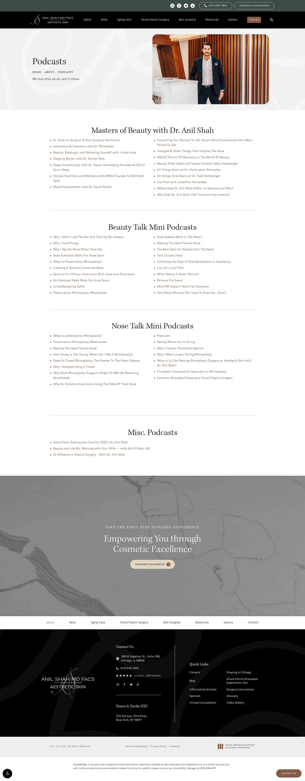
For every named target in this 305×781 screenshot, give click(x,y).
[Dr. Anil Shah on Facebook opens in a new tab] (179, 6)
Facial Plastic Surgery (155, 20)
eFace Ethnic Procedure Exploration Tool (242, 681)
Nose (104, 20)
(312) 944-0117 (208, 768)
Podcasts (65, 72)
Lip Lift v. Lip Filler (170, 268)
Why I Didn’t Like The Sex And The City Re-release (88, 237)
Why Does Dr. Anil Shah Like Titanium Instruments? (193, 194)
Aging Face (124, 20)
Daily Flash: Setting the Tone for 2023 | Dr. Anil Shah (90, 442)
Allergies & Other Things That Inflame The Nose (190, 151)
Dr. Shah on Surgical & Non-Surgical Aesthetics (86, 140)
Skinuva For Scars (169, 280)
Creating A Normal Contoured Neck (78, 268)
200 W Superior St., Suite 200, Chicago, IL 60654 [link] (140, 658)
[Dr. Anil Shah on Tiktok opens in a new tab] (192, 6)
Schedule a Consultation (254, 5)
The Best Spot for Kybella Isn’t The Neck (185, 249)
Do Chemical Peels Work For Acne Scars (81, 280)
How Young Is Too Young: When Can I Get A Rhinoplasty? (93, 354)
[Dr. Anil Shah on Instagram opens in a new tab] (172, 6)
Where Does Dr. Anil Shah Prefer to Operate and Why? (195, 188)
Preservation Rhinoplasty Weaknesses (80, 292)
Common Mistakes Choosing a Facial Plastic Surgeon (194, 378)
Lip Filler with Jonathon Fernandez (182, 182)
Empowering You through (152, 540)
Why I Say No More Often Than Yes (77, 249)
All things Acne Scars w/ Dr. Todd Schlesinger (188, 176)
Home (36, 72)
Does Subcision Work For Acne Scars (78, 255)
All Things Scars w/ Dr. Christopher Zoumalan (189, 169)
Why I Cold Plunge (66, 243)
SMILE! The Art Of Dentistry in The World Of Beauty (193, 157)
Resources (212, 20)
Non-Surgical (187, 20)
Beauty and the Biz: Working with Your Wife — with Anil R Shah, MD (101, 448)
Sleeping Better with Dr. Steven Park (79, 158)
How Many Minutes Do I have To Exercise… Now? (191, 292)
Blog (192, 681)
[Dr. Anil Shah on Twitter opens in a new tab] (186, 6)
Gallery (233, 20)
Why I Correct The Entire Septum (180, 348)
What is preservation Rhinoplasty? (77, 335)
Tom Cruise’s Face (169, 255)
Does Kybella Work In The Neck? (179, 237)
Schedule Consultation (150, 564)
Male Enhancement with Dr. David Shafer (82, 187)
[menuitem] (172, 6)
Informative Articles (203, 689)
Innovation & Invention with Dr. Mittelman (83, 146)
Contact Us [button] (289, 773)
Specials (195, 696)
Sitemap (175, 746)
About (88, 20)
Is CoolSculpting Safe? (69, 286)
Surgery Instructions (240, 689)
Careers (195, 672)
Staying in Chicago (239, 672)
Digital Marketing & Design (240, 746)
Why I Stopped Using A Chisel (73, 366)
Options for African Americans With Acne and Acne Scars (94, 274)
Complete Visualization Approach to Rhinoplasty (191, 371)
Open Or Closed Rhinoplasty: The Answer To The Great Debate (96, 360)
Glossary (232, 696)
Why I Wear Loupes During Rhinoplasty (184, 354)
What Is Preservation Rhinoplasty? (77, 261)
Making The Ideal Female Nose (178, 243)
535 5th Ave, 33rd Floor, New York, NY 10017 (131, 718)
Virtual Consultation (203, 702)
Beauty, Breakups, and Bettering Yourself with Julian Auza (94, 152)
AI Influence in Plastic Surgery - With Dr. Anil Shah (89, 454)
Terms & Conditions (136, 746)
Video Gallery (235, 702)
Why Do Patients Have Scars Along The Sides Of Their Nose (94, 384)
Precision (163, 335)
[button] (7, 773)
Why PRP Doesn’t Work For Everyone (183, 286)
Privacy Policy (159, 746)
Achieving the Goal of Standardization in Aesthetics (194, 261)
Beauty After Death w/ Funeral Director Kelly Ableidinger (197, 163)
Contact (254, 20)
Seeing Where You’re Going (176, 342)
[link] (215, 5)
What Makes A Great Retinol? (178, 274)
